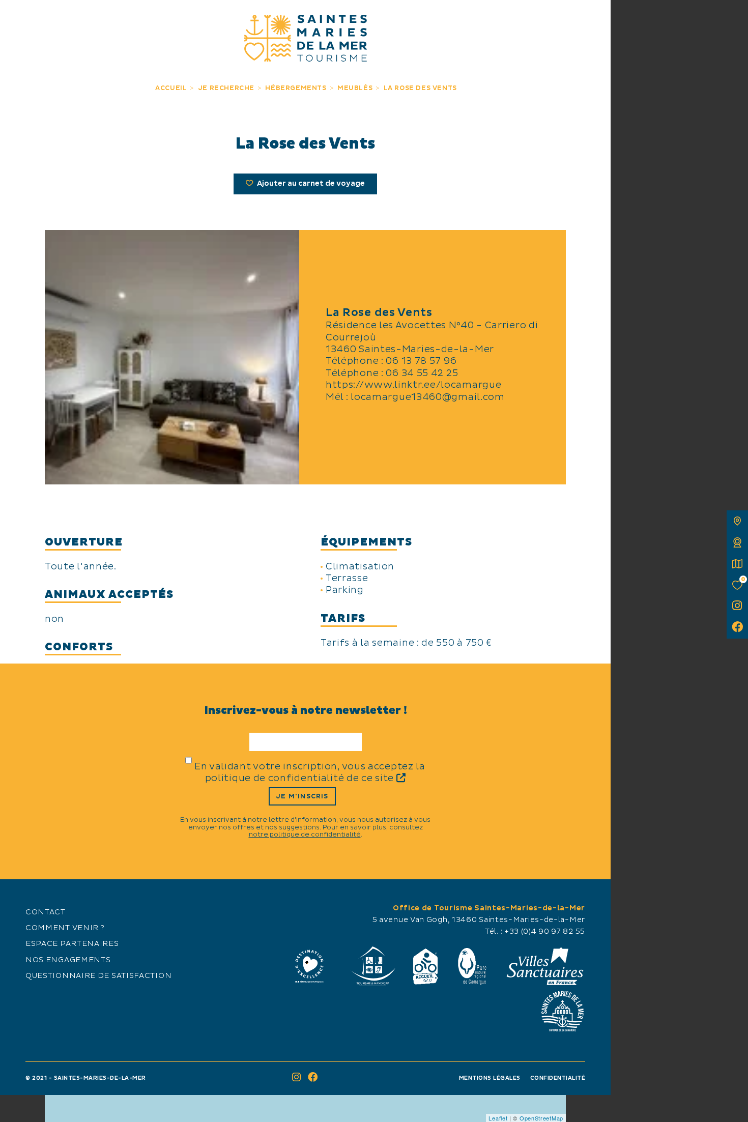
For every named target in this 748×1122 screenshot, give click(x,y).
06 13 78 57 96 (421, 361)
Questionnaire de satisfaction (98, 976)
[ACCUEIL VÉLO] (425, 966)
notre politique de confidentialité (305, 834)
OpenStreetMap (541, 1118)
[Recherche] (591, 19)
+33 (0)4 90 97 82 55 (544, 931)
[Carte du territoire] (737, 521)
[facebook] (737, 628)
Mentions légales (490, 1078)
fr (18, 19)
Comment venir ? (65, 928)
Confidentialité (558, 1078)
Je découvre (86, 19)
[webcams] (737, 542)
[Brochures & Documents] (737, 563)
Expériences (182, 19)
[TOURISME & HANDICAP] (372, 966)
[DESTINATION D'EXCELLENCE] (309, 966)
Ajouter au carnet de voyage (310, 183)
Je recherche (429, 19)
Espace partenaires (72, 943)
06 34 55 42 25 (422, 373)
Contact (45, 912)
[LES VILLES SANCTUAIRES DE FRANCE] (544, 966)
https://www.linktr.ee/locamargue (413, 385)
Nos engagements (68, 960)
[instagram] (737, 606)
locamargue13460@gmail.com (428, 397)
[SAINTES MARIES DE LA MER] (305, 38)
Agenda (524, 19)
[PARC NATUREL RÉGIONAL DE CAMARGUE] (472, 966)
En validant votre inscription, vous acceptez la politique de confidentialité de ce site (309, 772)
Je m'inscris (302, 796)
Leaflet (497, 1118)
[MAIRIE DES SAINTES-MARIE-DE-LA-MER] (562, 1011)
